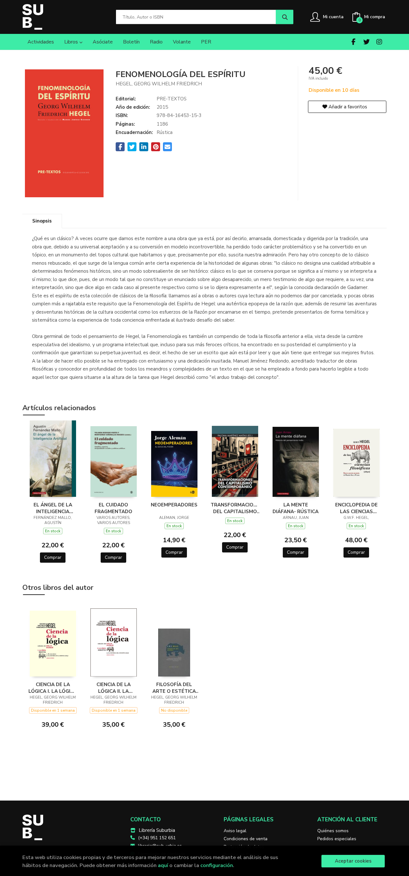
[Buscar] (284, 17)
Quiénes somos (333, 831)
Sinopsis (42, 221)
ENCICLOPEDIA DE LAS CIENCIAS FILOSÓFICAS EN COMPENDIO (356, 508)
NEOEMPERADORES (174, 505)
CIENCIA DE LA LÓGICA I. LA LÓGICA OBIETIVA (52, 687)
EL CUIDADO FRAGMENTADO (113, 508)
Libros (71, 41)
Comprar (52, 557)
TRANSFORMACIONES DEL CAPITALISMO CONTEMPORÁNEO (235, 508)
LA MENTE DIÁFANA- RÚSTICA (296, 508)
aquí (163, 865)
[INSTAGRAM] (379, 41)
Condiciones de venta (245, 839)
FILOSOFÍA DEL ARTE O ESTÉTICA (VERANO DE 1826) (174, 687)
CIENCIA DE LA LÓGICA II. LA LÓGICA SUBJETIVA (113, 687)
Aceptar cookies (353, 861)
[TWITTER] (366, 41)
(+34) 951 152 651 (157, 838)
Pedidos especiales (336, 839)
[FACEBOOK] (353, 41)
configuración (216, 865)
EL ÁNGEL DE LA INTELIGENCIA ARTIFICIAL (53, 508)
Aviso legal (235, 831)
